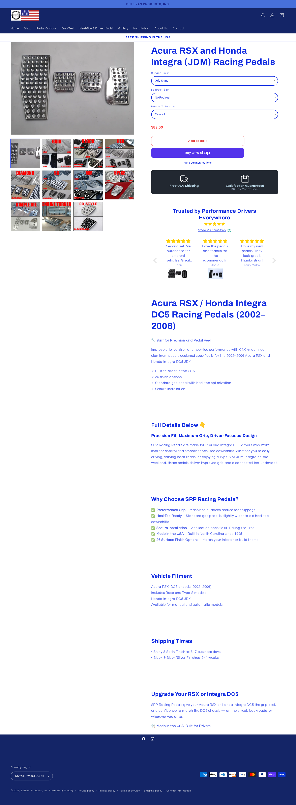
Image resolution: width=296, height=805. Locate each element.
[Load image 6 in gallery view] (56, 185)
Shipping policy (153, 791)
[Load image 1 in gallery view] (25, 153)
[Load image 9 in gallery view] (25, 216)
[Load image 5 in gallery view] (25, 185)
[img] (214, 224)
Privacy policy (106, 791)
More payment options (198, 163)
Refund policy (86, 791)
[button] (263, 15)
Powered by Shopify (61, 790)
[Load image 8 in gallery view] (119, 185)
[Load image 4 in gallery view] (119, 153)
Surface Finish (160, 73)
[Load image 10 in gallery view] (56, 216)
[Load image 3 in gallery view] (88, 153)
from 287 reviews (212, 230)
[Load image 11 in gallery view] (88, 216)
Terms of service (130, 791)
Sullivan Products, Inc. (34, 790)
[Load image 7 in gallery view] (88, 185)
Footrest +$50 (160, 89)
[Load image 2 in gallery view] (56, 153)
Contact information (179, 791)
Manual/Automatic (163, 106)
